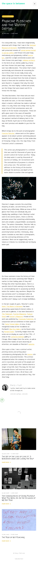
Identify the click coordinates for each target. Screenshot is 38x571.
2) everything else (8, 16)
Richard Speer (9, 332)
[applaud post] (2, 400)
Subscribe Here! (19, 559)
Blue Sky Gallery (15, 329)
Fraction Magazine (19, 314)
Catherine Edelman (17, 337)
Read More (5, 462)
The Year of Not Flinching (13, 537)
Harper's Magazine (16, 317)
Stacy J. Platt (16, 385)
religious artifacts (29, 60)
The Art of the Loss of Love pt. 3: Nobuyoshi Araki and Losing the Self (18, 457)
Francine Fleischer (8, 133)
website (31, 344)
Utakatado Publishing (25, 319)
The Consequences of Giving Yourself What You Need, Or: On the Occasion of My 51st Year (19, 498)
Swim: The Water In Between (12, 306)
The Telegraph (7, 314)
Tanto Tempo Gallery (12, 324)
